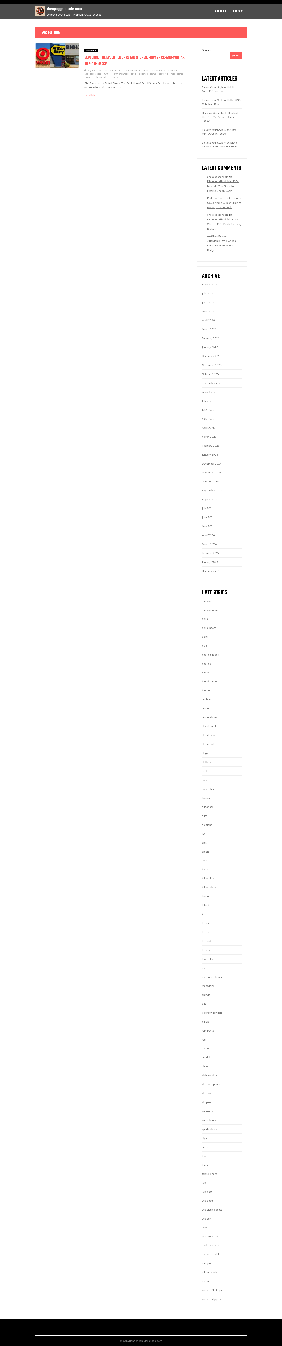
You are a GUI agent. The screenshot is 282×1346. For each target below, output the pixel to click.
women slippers (211, 1299)
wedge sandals (211, 1254)
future (107, 73)
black (205, 636)
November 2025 (212, 365)
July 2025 (207, 400)
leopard (206, 941)
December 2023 (211, 571)
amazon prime (210, 609)
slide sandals (209, 1075)
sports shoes (209, 1129)
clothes (206, 762)
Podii (210, 198)
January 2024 (210, 562)
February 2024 (210, 553)
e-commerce (158, 70)
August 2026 (209, 284)
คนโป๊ (210, 236)
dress (205, 780)
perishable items (147, 73)
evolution (173, 70)
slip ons (206, 1093)
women (206, 1281)
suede (205, 1147)
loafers (206, 950)
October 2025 (210, 374)
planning (163, 73)
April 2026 (208, 320)
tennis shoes (209, 1173)
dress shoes (209, 789)
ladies (205, 923)
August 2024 (209, 499)
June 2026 (208, 302)
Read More (90, 95)
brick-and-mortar (112, 70)
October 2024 (210, 481)
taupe (205, 1164)
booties (206, 663)
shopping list (101, 77)
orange (206, 994)
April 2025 (208, 427)
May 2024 (208, 526)
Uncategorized (91, 50)
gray (204, 842)
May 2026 (208, 311)
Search (206, 50)
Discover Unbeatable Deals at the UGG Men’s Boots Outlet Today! (220, 116)
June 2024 (208, 517)
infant (205, 905)
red (204, 1039)
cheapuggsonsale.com (64, 9)
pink (204, 1003)
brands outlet (210, 681)
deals (146, 70)
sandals (206, 1057)
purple (205, 1021)
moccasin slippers (212, 976)
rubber (206, 1048)
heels (205, 869)
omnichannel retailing (125, 73)
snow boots (209, 1120)
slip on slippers (211, 1084)
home (205, 896)
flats (204, 815)
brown (206, 690)
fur (203, 833)
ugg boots (208, 1200)
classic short (209, 735)
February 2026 (210, 338)
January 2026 (210, 347)
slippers (206, 1102)
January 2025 (210, 454)
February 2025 (210, 445)
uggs (204, 1227)
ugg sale (207, 1218)
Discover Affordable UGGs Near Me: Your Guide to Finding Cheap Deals (223, 186)
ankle (205, 618)
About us (220, 11)
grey (204, 860)
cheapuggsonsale (217, 176)
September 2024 (212, 490)
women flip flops (212, 1290)
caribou (206, 699)
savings (88, 77)
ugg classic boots (212, 1209)
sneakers (207, 1111)
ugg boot (207, 1191)
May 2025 (208, 418)
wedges (206, 1263)
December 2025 (211, 356)
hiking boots (209, 878)
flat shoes (208, 806)
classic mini (209, 726)
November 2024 (212, 472)
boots (205, 672)
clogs (205, 753)
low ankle (208, 959)
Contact (238, 11)
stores (114, 77)
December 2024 (211, 463)
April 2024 (208, 535)
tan (204, 1156)
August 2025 (209, 392)
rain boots (208, 1030)
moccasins (208, 985)
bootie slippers (211, 654)
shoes (205, 1066)
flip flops (207, 824)
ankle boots (209, 627)
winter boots (209, 1272)
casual (205, 708)
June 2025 (208, 409)
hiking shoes (209, 887)
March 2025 (209, 436)
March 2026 (209, 329)
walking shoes (210, 1245)
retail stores (177, 73)
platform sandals (212, 1012)
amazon (207, 601)
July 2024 (207, 508)
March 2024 (209, 544)
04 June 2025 (94, 70)
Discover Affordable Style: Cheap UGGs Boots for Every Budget (224, 224)
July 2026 (207, 293)
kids (204, 914)
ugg (204, 1182)
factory (206, 797)
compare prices (132, 70)
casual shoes (209, 717)
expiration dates (92, 73)
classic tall (208, 744)
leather (206, 932)
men (204, 968)
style (205, 1138)
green (205, 851)
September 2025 (212, 383)
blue (204, 645)
